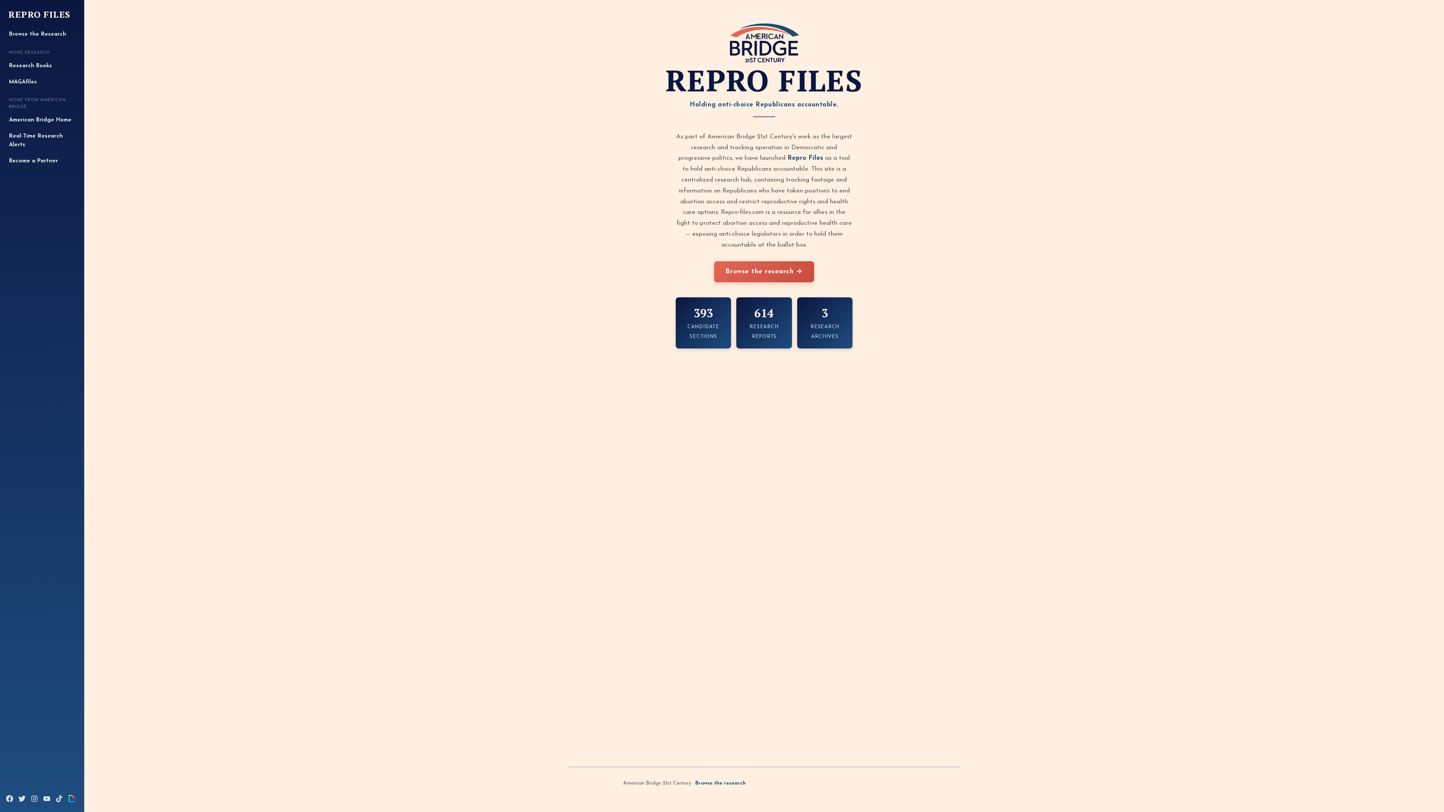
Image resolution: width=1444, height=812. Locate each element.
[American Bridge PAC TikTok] (59, 798)
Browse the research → (763, 271)
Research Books (30, 66)
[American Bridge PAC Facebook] (9, 798)
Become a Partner (33, 161)
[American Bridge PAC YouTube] (46, 798)
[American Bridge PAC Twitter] (22, 798)
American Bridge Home (40, 120)
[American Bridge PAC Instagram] (34, 798)
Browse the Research (37, 34)
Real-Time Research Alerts (36, 140)
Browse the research (720, 783)
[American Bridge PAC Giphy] (71, 798)
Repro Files (39, 14)
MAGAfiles (23, 82)
